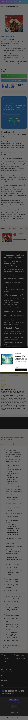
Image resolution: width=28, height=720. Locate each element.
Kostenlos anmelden (21, 370)
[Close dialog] (27, 348)
